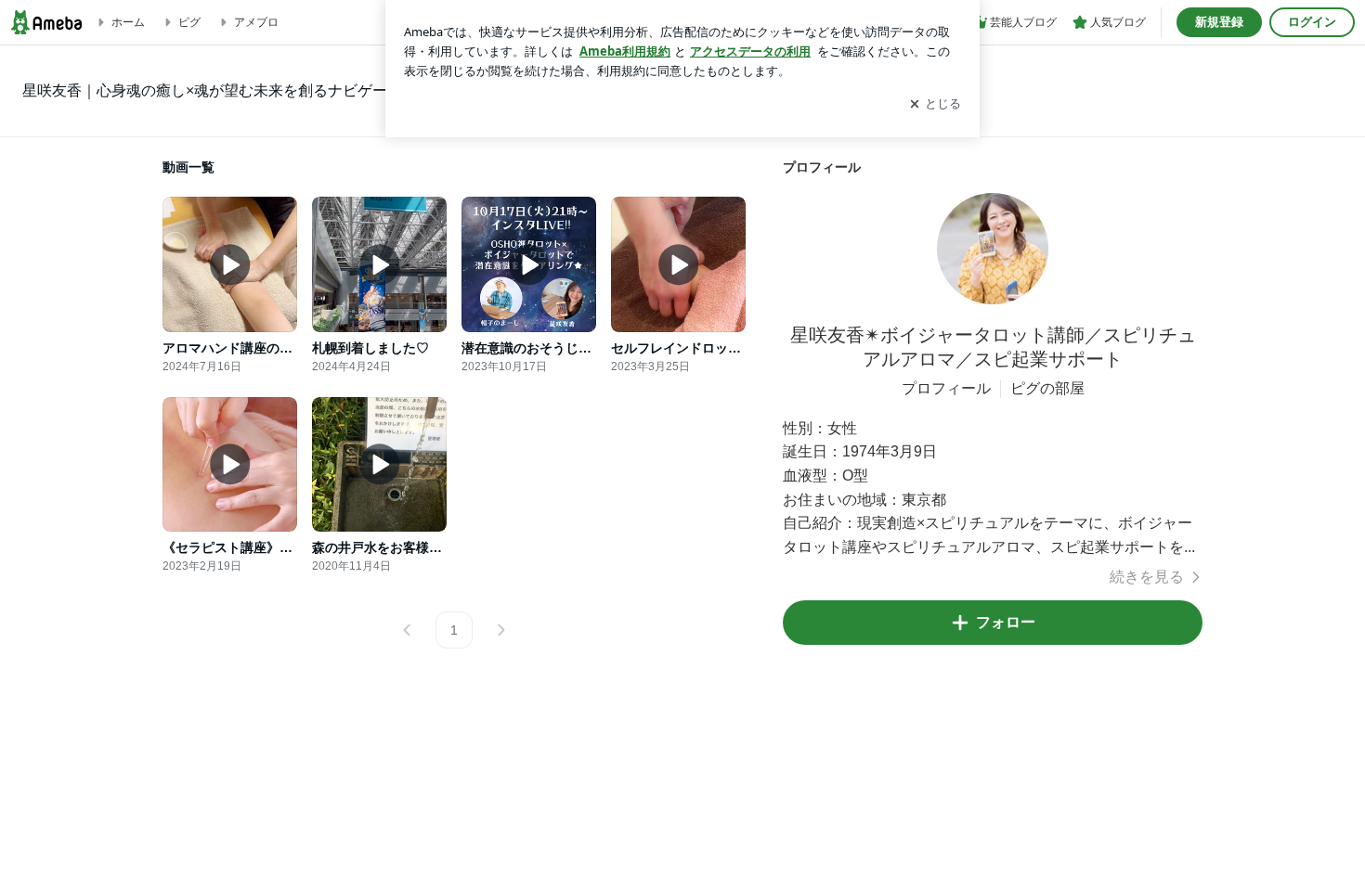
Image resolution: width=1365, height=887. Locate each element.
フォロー (1005, 622)
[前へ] (407, 630)
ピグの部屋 (1047, 388)
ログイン (1312, 22)
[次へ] (500, 630)
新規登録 (1219, 22)
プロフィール (946, 388)
